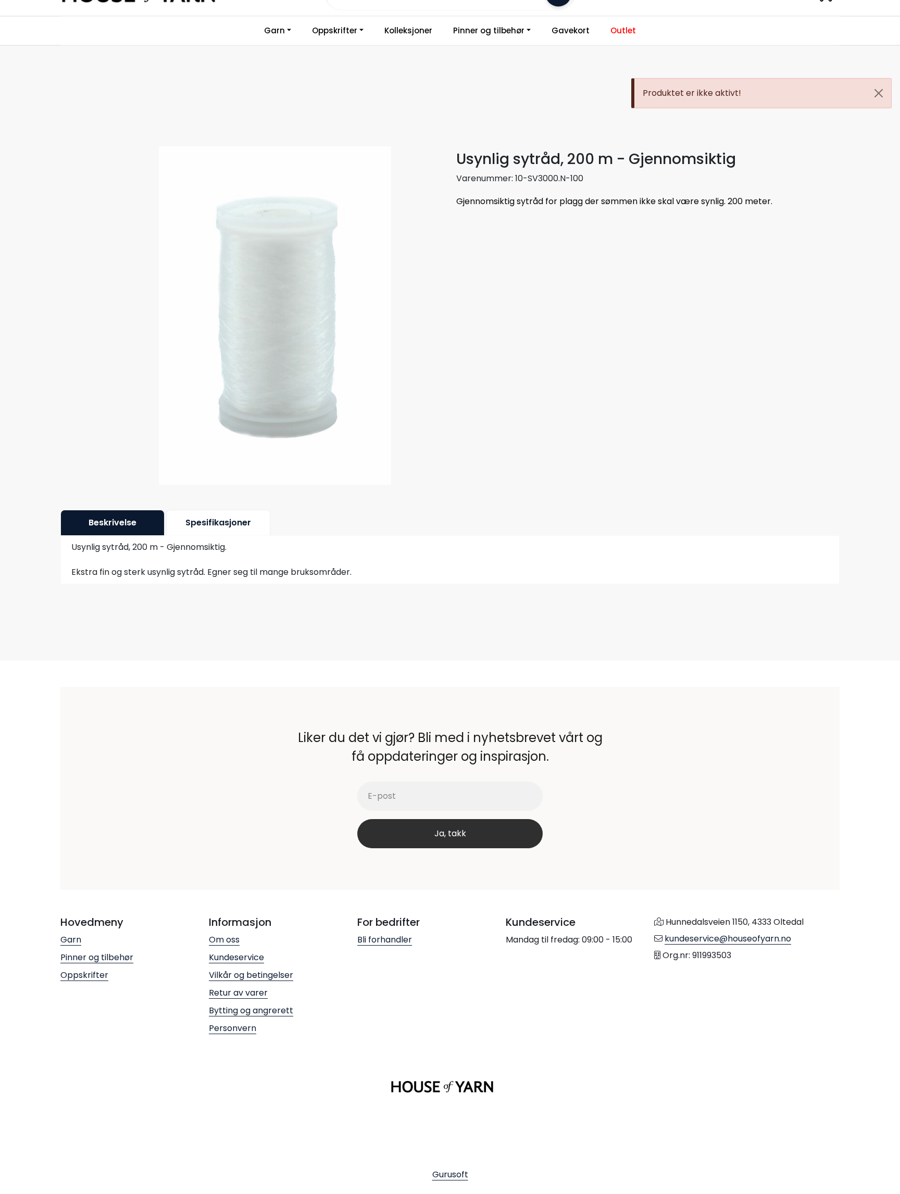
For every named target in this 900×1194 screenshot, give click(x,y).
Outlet (623, 30)
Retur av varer (238, 993)
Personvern (232, 1028)
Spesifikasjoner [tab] (218, 523)
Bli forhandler (384, 940)
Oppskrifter (334, 30)
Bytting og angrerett (251, 1010)
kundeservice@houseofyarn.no (728, 939)
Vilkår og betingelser (251, 975)
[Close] (878, 93)
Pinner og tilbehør (488, 30)
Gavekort (571, 30)
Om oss (224, 940)
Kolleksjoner (408, 30)
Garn (274, 30)
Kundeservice (236, 957)
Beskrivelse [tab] (112, 523)
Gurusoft (450, 1174)
